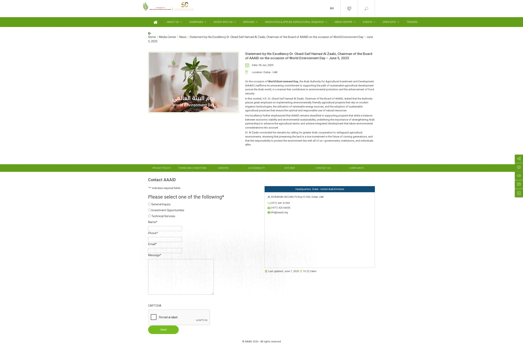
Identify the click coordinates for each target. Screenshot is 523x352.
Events (367, 22)
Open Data (389, 22)
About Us (173, 22)
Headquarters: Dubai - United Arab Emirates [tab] (319, 189)
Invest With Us (223, 22)
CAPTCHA (154, 305)
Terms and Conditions (192, 168)
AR (332, 8)
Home (152, 37)
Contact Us (323, 168)
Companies (196, 22)
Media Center (343, 22)
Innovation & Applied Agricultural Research (294, 22)
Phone (153, 233)
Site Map (289, 168)
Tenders (412, 22)
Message (154, 255)
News (183, 37)
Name (152, 222)
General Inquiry (161, 204)
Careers (223, 168)
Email (152, 244)
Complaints (356, 168)
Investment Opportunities (167, 210)
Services (248, 22)
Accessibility (256, 168)
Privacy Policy (161, 168)
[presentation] (179, 317)
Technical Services (163, 216)
